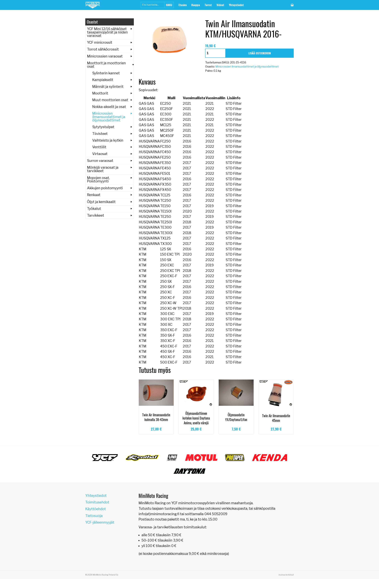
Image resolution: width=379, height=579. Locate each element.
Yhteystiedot (236, 5)
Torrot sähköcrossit (103, 49)
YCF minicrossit (99, 42)
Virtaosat (99, 154)
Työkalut (94, 209)
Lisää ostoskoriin (259, 53)
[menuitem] (182, 5)
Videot (220, 5)
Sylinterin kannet (106, 73)
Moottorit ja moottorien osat (106, 65)
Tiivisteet (100, 134)
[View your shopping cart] (292, 5)
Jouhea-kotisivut (286, 575)
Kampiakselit (102, 80)
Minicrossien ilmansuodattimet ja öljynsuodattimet (247, 66)
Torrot (208, 5)
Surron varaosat (100, 161)
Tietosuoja (94, 516)
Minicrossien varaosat (105, 56)
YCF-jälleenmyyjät (99, 522)
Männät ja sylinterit (107, 87)
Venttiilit (99, 147)
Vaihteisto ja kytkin (107, 140)
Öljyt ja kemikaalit (101, 202)
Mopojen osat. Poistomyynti (98, 179)
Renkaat (93, 195)
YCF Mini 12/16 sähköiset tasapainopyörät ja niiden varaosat (107, 32)
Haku (169, 5)
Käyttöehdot (95, 509)
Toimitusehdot (97, 502)
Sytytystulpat (103, 127)
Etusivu (183, 5)
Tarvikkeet (95, 215)
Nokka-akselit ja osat (109, 107)
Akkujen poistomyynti (105, 188)
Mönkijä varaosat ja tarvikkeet (102, 169)
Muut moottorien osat (110, 100)
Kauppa (195, 5)
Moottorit (100, 93)
